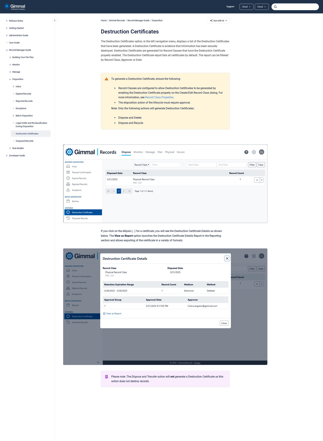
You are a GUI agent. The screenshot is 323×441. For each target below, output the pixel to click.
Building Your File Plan (23, 57)
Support (230, 6)
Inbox (18, 86)
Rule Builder (18, 148)
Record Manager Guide (20, 50)
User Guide (14, 43)
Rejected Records (24, 101)
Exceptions (21, 108)
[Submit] (275, 7)
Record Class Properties (159, 97)
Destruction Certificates (27, 133)
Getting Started (16, 28)
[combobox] (295, 7)
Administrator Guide (18, 35)
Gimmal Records (117, 20)
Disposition (17, 79)
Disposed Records (24, 141)
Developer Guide (17, 155)
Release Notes (16, 21)
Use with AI (218, 20)
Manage (16, 72)
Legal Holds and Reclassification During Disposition (31, 125)
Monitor (16, 64)
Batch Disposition (24, 116)
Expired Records (23, 94)
